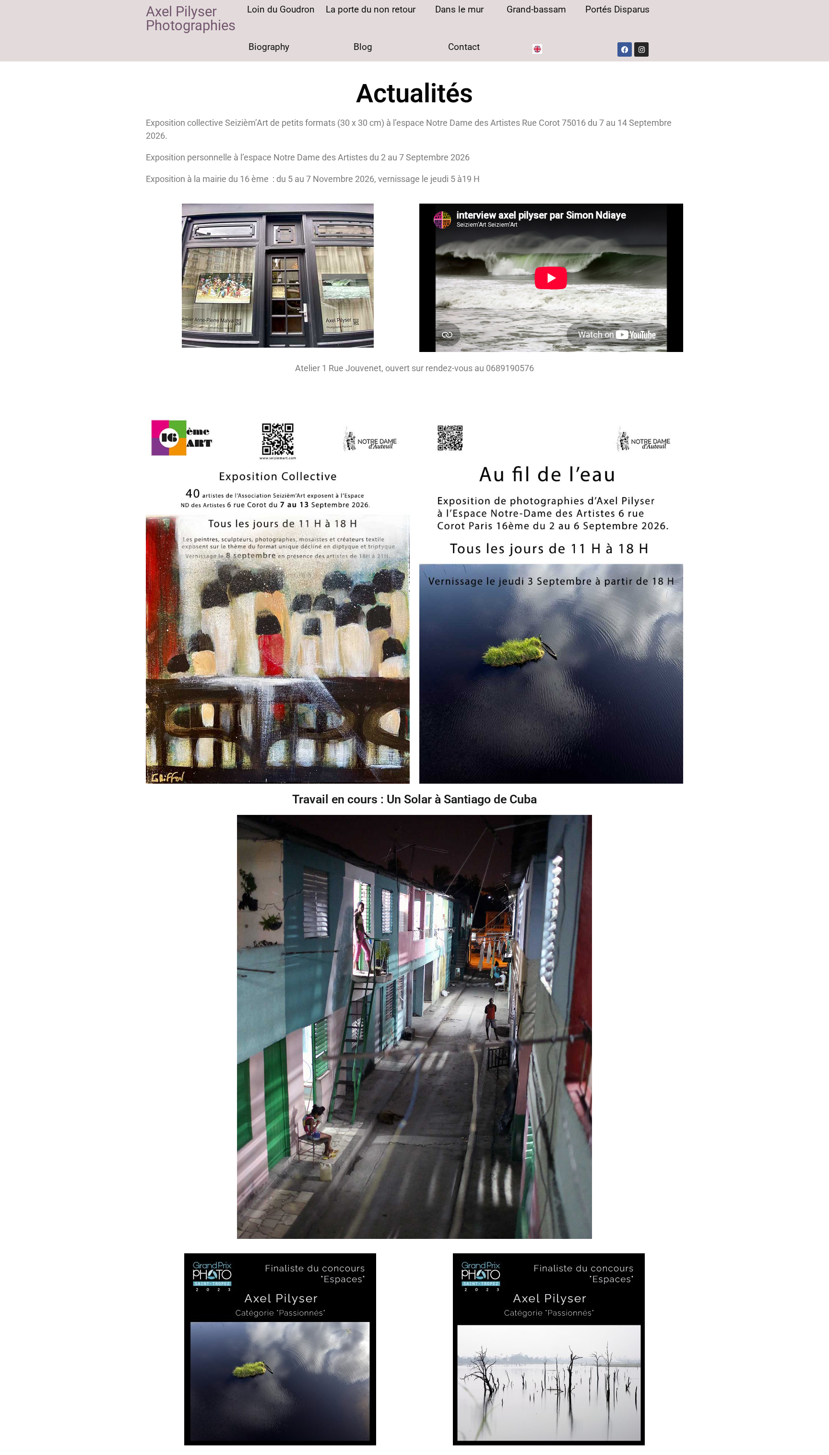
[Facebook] (624, 49)
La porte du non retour (370, 9)
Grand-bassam (536, 9)
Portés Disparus (617, 9)
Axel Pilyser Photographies (191, 18)
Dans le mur (459, 9)
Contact (464, 46)
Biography (269, 46)
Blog (363, 46)
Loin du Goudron (281, 9)
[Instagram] (641, 49)
